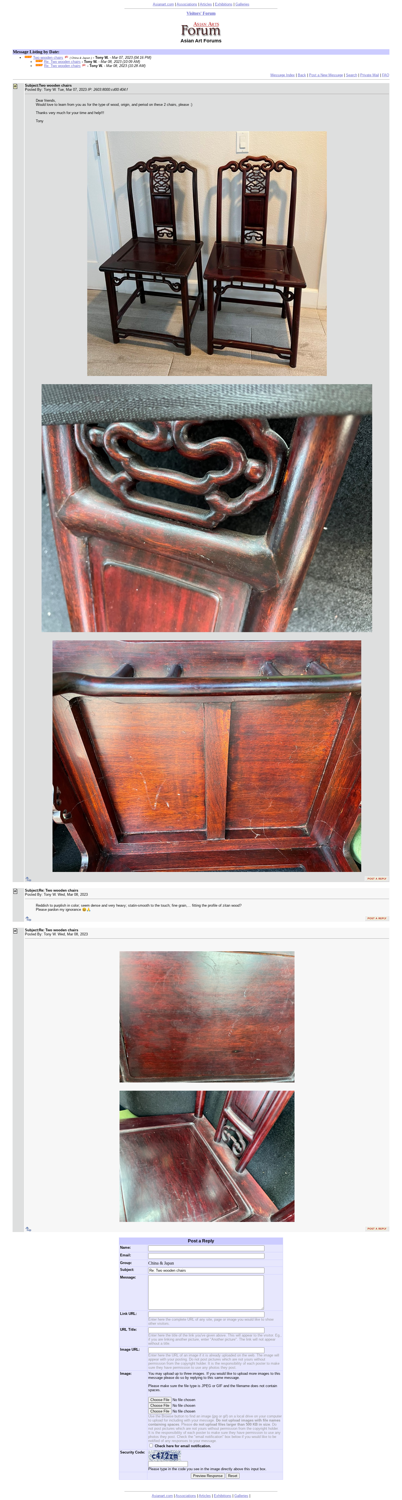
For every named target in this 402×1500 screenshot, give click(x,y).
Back (302, 75)
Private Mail (369, 75)
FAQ (385, 75)
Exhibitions (223, 4)
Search (351, 75)
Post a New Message (326, 75)
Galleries (242, 4)
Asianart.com (163, 4)
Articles (206, 4)
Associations (187, 4)
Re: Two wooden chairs (62, 62)
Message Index (282, 75)
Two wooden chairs (48, 58)
